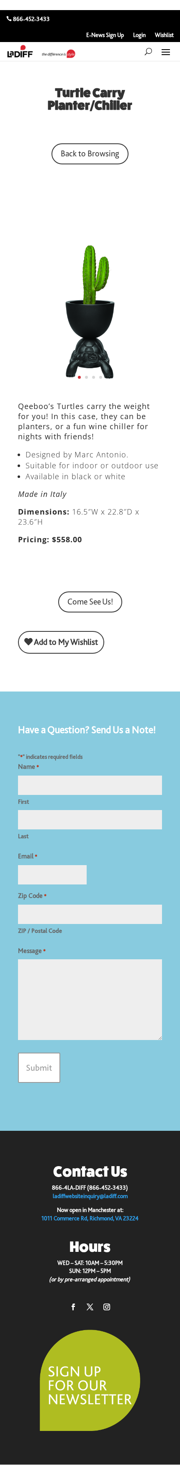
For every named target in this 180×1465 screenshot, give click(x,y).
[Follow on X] (90, 1307)
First (23, 801)
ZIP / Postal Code (40, 930)
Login (139, 35)
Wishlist (164, 35)
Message (32, 951)
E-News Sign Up (105, 35)
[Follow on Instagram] (106, 1307)
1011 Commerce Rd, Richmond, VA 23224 (90, 1218)
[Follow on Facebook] (73, 1307)
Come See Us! (90, 602)
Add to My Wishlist (65, 642)
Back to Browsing (90, 153)
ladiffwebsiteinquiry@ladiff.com (90, 1196)
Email (27, 856)
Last (23, 836)
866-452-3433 (31, 19)
